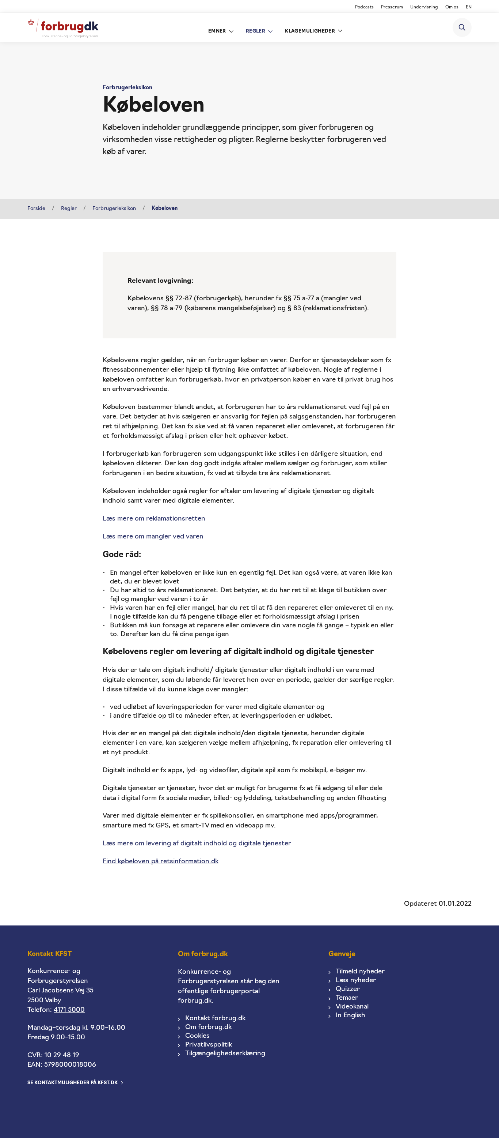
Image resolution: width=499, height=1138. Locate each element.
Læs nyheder (356, 980)
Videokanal (352, 1007)
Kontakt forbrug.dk (215, 1018)
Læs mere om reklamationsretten (154, 519)
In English (350, 1016)
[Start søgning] (462, 27)
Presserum (392, 7)
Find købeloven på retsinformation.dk (160, 862)
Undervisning (424, 7)
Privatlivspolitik (208, 1045)
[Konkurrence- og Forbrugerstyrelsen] (63, 27)
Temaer (347, 998)
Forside (36, 208)
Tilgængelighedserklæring (225, 1054)
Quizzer (348, 989)
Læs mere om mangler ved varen (153, 537)
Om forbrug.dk (208, 1027)
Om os (451, 7)
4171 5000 (69, 1010)
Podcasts (364, 7)
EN (469, 7)
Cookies (197, 1036)
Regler (69, 208)
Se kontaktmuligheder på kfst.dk (72, 1083)
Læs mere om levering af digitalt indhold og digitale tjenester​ (197, 844)
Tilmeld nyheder (360, 972)
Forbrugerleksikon (114, 208)
